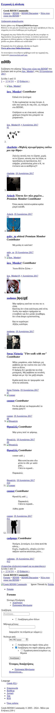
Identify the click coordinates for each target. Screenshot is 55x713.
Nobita (51, 584)
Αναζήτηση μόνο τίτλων (28, 619)
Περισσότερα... (16, 672)
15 (18, 81)
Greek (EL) (12, 683)
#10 (8, 483)
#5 (8, 278)
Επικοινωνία (12, 688)
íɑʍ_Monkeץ (28, 71)
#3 (8, 216)
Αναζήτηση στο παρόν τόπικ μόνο (32, 645)
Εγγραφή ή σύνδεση (12, 4)
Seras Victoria (15, 353)
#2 (8, 176)
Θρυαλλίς (12, 426)
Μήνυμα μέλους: (11, 624)
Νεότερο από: (9, 637)
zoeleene (11, 298)
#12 (8, 561)
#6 (8, 334)
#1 (8, 127)
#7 (8, 392)
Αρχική (10, 693)
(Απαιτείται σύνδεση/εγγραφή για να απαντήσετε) (23, 566)
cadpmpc (12, 538)
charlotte (12, 147)
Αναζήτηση (17, 602)
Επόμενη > (25, 81)
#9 (8, 442)
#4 (8, 255)
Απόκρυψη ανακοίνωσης (12, 21)
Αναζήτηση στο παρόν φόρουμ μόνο (33, 647)
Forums (10, 589)
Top (8, 696)
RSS (9, 698)
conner (11, 400)
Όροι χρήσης (12, 703)
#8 (8, 418)
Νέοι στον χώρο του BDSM (35, 69)
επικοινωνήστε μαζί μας (18, 55)
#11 (8, 518)
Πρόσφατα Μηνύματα (22, 605)
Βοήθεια (10, 690)
